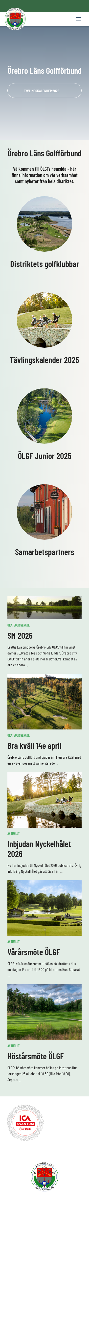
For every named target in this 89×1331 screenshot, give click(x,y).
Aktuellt (13, 833)
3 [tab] (49, 132)
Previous (8, 83)
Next (80, 83)
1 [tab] (40, 132)
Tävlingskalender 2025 (42, 90)
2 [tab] (44, 132)
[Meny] (78, 19)
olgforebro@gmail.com (46, 1277)
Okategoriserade (18, 625)
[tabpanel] (44, 83)
